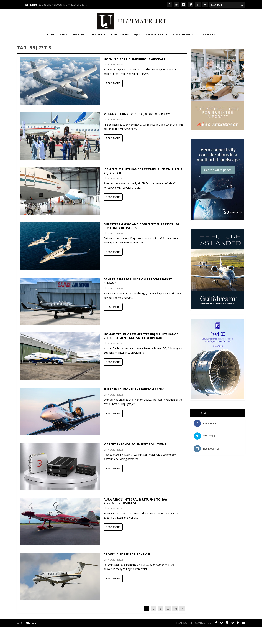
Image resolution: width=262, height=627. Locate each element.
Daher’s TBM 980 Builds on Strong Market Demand (138, 281)
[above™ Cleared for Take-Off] (60, 576)
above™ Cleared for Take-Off (127, 554)
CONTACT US (207, 34)
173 (175, 608)
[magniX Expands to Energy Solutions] (60, 466)
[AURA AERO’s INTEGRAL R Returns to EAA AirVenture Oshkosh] (60, 521)
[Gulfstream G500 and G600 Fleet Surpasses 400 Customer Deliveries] (60, 246)
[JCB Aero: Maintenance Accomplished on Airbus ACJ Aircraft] (60, 191)
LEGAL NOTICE (183, 623)
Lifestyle (95, 34)
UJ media (31, 623)
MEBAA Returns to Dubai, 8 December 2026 (137, 114)
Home (50, 34)
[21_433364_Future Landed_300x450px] (217, 308)
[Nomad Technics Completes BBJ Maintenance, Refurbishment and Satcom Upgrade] (60, 356)
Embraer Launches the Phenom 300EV (134, 389)
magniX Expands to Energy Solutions (135, 444)
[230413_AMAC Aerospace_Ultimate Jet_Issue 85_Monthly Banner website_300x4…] (217, 128)
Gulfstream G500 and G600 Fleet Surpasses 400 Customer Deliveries (141, 226)
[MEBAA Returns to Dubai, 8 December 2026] (60, 136)
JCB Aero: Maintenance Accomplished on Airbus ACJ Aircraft (143, 171)
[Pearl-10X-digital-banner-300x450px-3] (217, 398)
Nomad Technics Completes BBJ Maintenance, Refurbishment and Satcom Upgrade (141, 336)
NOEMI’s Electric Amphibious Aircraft (135, 59)
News (63, 34)
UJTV (137, 34)
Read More (113, 83)
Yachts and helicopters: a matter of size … (63, 4)
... (168, 608)
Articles (78, 34)
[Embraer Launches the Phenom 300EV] (60, 411)
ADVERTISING (181, 34)
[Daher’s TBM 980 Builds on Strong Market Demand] (60, 301)
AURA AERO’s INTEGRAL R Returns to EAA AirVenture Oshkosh (135, 501)
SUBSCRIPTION (154, 34)
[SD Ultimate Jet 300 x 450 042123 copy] (217, 218)
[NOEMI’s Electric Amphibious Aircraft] (60, 81)
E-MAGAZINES (120, 34)
